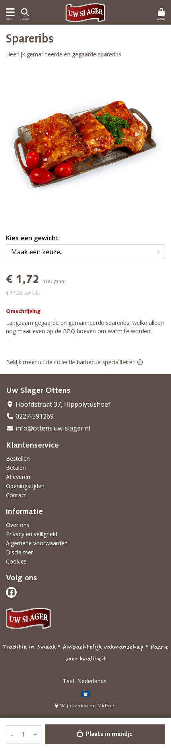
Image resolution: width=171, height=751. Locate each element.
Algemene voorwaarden (37, 543)
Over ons (17, 525)
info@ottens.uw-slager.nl (52, 428)
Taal (68, 681)
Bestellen (18, 458)
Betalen (16, 467)
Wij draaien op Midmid (87, 706)
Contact (16, 495)
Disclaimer (19, 552)
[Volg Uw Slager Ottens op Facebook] (11, 592)
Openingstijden (25, 486)
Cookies (16, 561)
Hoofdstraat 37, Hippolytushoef (62, 404)
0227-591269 (34, 416)
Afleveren (18, 477)
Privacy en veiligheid (31, 534)
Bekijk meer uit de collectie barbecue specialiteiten (71, 362)
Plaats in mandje (108, 734)
